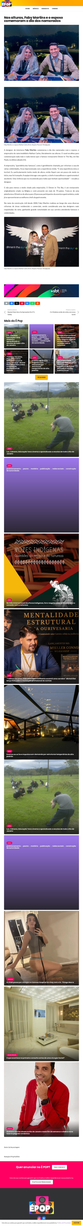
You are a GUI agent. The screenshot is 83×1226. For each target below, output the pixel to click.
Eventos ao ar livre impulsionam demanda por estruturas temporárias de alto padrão (40, 366)
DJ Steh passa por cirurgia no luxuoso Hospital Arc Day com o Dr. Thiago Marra (40, 982)
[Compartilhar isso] (11, 303)
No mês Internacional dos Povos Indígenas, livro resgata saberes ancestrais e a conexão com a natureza (66, 340)
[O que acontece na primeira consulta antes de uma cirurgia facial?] (41, 988)
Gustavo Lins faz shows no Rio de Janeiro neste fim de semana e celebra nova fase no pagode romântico (39, 1132)
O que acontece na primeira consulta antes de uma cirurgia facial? (35, 1058)
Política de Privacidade (64, 1223)
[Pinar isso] (22, 303)
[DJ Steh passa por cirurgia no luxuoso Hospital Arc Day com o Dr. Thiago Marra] (41, 912)
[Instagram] (39, 1218)
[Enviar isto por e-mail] (6, 303)
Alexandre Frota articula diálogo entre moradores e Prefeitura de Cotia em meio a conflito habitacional (66, 366)
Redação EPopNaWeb (12, 1157)
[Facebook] (44, 1218)
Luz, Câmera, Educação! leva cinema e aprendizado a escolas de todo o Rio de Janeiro (15, 340)
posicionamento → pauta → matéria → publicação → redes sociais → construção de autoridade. (41, 339)
